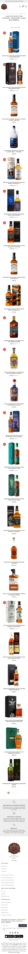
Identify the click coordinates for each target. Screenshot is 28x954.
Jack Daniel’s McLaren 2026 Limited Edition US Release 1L (14, 309)
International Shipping (6, 915)
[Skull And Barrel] (4, 6)
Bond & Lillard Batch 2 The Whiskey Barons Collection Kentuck (14, 373)
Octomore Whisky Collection (7, 882)
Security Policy (4, 910)
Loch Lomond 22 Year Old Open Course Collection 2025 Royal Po (14, 626)
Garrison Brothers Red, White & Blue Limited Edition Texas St (14, 404)
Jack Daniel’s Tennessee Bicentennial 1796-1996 (14, 562)
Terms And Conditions (6, 902)
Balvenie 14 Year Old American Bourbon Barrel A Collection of (14, 183)
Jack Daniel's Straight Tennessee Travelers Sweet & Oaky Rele (14, 119)
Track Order (3, 868)
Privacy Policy (4, 904)
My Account (3, 866)
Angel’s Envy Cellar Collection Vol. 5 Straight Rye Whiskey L (14, 752)
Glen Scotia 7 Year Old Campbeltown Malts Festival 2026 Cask (14, 56)
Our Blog (3, 893)
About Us (3, 891)
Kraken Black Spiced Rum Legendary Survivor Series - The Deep (14, 151)
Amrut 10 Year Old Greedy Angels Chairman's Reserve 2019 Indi (14, 721)
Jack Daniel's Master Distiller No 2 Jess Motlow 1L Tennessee (14, 531)
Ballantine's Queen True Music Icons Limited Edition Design (14, 341)
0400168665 (14, 860)
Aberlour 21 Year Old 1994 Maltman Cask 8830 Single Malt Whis (14, 657)
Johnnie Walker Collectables (7, 885)
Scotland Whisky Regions (7, 877)
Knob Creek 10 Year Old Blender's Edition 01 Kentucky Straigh (14, 594)
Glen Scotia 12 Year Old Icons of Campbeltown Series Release (14, 436)
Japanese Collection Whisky (7, 880)
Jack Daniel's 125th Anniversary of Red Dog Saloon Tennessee (14, 246)
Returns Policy (4, 907)
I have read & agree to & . (14, 929)
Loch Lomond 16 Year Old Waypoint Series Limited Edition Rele (14, 88)
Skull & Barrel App (5, 896)
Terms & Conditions (17, 928)
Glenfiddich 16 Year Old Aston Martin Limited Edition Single (14, 467)
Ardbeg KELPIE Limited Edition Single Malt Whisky (14, 784)
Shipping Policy (4, 912)
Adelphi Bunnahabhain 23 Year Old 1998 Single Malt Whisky (14, 689)
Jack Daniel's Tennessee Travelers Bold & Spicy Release (14, 278)
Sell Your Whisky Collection (7, 875)
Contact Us (3, 871)
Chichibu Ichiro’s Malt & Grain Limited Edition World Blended (14, 214)
